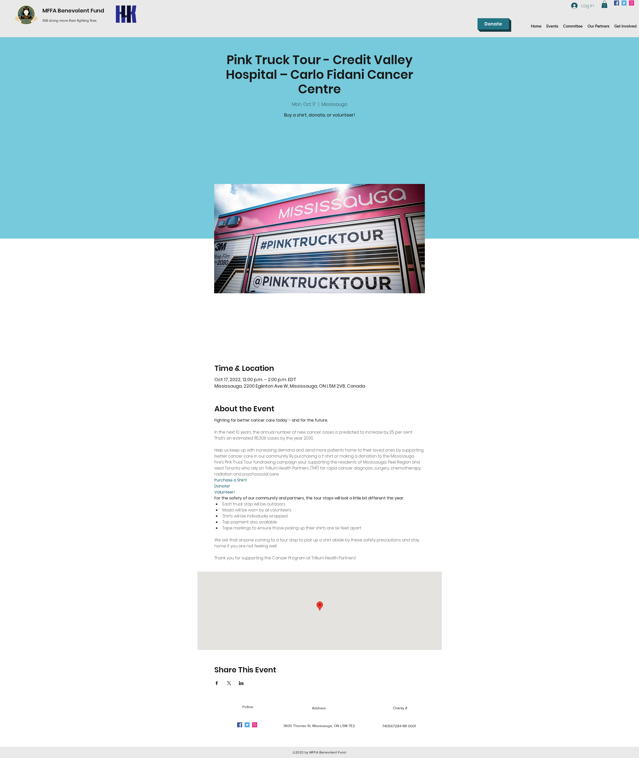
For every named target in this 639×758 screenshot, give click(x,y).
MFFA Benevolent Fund (73, 10)
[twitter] (624, 2)
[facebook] (616, 2)
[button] (604, 4)
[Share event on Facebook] (216, 683)
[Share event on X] (229, 683)
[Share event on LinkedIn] (241, 683)
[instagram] (631, 2)
